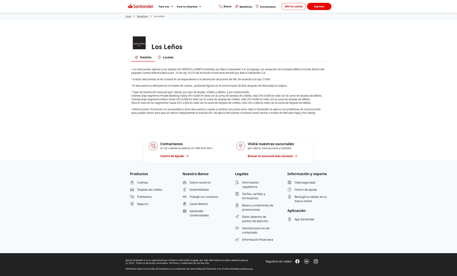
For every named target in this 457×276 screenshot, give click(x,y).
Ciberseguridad (305, 182)
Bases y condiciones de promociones (257, 207)
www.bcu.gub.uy (240, 260)
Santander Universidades (199, 213)
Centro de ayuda (306, 190)
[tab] (142, 58)
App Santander (305, 219)
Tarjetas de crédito (149, 190)
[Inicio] (141, 6)
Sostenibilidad (199, 190)
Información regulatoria (250, 184)
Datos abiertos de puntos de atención (255, 219)
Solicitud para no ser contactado (256, 230)
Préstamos (144, 197)
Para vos (164, 6)
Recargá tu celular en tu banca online (311, 199)
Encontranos (268, 6)
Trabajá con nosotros (204, 197)
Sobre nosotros (200, 182)
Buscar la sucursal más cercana (270, 156)
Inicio (128, 16)
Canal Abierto (199, 204)
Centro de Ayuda (172, 156)
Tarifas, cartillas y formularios (253, 196)
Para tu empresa (187, 6)
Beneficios (246, 6)
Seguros (142, 204)
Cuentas (142, 182)
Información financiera (257, 240)
